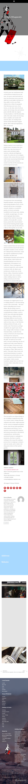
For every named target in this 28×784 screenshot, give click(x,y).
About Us (4, 731)
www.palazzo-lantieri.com (11, 469)
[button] (14, 1)
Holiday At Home (6, 707)
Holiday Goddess (19, 729)
